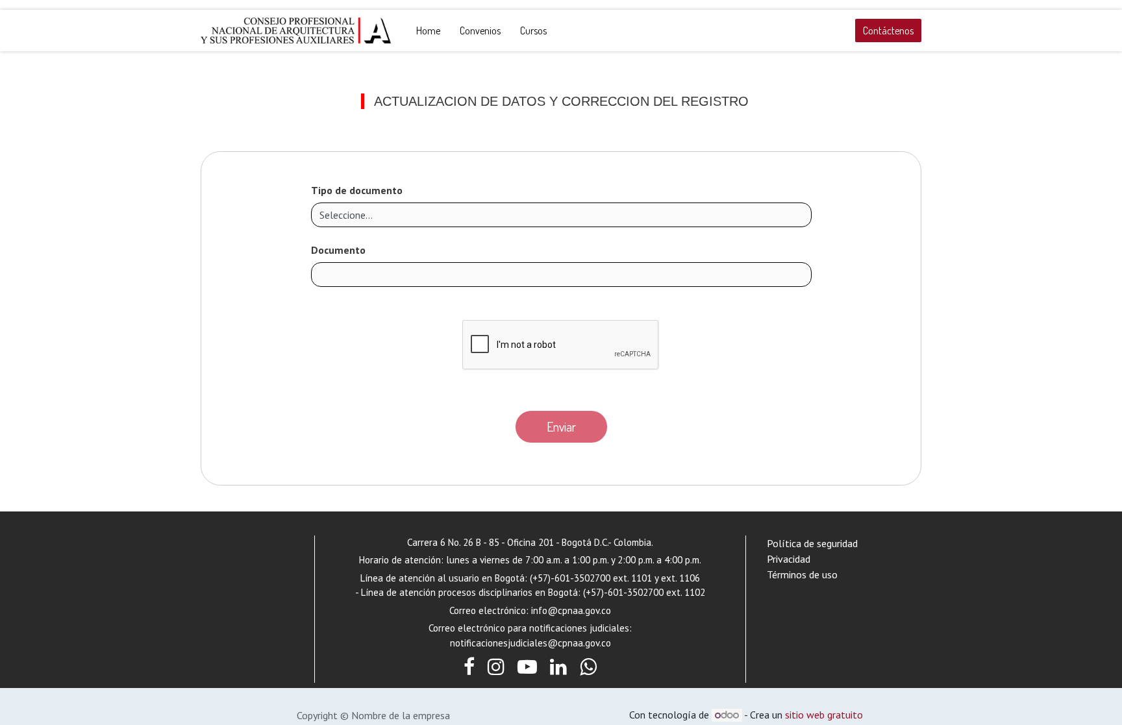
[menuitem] (428, 30)
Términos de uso (802, 574)
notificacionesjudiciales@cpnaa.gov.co (530, 643)
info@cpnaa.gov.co (571, 610)
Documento (338, 249)
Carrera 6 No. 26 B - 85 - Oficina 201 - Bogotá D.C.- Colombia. (530, 542)
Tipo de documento (357, 190)
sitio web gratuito (824, 714)
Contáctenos (888, 30)
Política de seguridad (812, 543)
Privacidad (788, 558)
